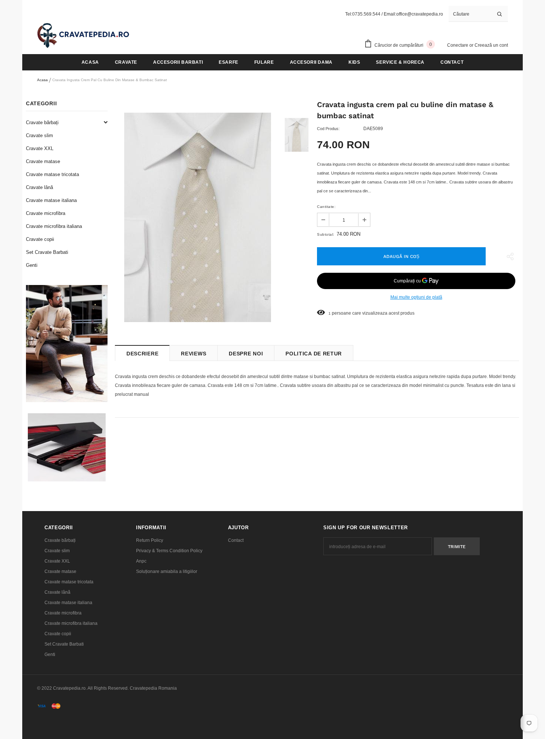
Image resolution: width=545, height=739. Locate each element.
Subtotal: (325, 234)
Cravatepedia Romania (153, 688)
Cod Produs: (328, 128)
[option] (197, 217)
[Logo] (83, 35)
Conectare (458, 45)
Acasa (42, 80)
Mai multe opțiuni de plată (416, 297)
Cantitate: (326, 207)
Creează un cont (491, 45)
